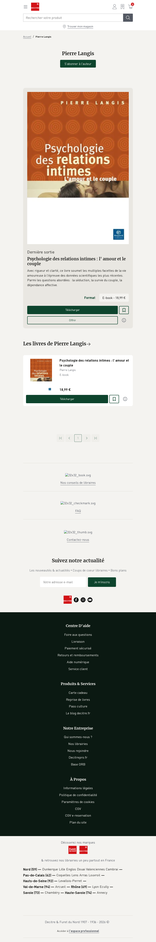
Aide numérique (78, 662)
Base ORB (78, 764)
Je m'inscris (102, 582)
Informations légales (78, 788)
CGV (78, 809)
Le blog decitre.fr (78, 713)
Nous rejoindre (78, 751)
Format (89, 298)
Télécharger (72, 309)
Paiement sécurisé (78, 648)
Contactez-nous (78, 540)
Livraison (78, 641)
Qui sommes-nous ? (78, 737)
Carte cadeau (78, 693)
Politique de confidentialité (78, 795)
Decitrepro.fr (78, 757)
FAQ (78, 511)
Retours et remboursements (78, 655)
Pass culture (78, 706)
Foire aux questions (78, 635)
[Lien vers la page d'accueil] (35, 7)
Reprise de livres (78, 699)
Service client (78, 669)
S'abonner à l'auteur (78, 64)
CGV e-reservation (78, 815)
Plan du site (78, 822)
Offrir (72, 320)
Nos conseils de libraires (78, 483)
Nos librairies (78, 744)
